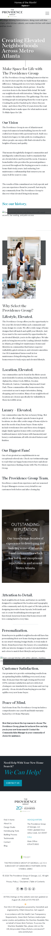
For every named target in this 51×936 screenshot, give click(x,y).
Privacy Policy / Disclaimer (17, 881)
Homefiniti (40, 907)
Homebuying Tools (11, 831)
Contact (7, 842)
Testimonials (9, 838)
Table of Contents (37, 881)
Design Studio (9, 827)
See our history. (14, 203)
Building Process (10, 834)
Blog (5, 846)
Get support (39, 910)
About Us (8, 823)
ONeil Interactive (26, 910)
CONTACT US (12, 783)
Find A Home (9, 820)
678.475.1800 (33, 844)
